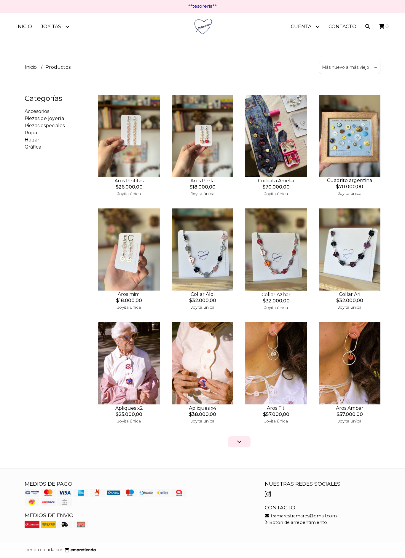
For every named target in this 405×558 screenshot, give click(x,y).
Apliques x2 (129, 408)
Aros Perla (202, 181)
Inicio (24, 26)
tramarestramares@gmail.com (303, 516)
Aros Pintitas (128, 181)
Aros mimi (129, 294)
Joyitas (51, 26)
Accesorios (37, 111)
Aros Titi (276, 408)
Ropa (31, 132)
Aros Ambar (349, 408)
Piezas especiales (45, 125)
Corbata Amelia (276, 181)
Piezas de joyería (44, 118)
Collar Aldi (203, 294)
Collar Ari (349, 294)
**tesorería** (202, 6)
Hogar (32, 140)
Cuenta (301, 26)
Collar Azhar (276, 294)
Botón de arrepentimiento (297, 522)
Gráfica (33, 147)
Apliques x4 (202, 408)
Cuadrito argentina (349, 180)
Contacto (342, 26)
